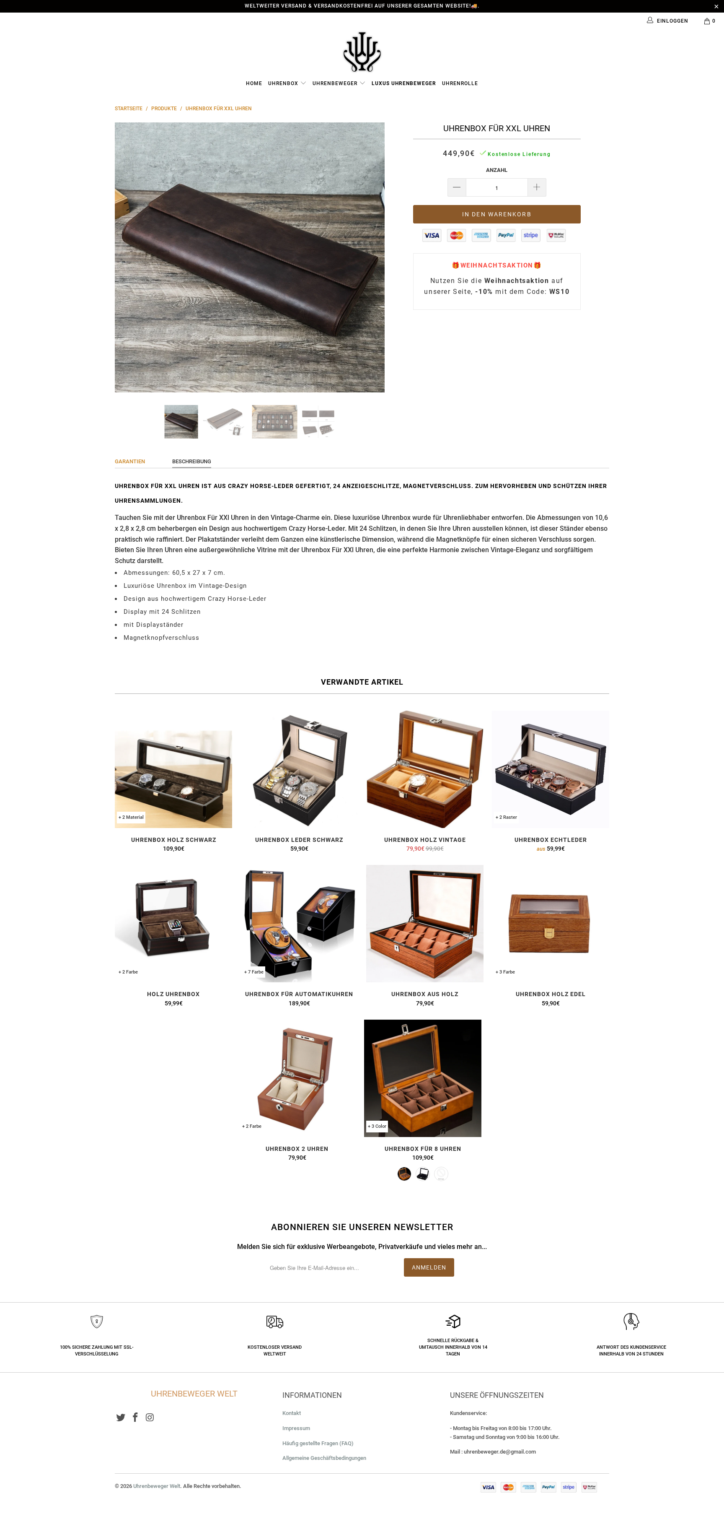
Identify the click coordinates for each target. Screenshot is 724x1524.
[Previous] (129, 257)
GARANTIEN (130, 461)
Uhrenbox (284, 83)
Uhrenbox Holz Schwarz (173, 769)
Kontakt (291, 1413)
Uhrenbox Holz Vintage (425, 769)
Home (254, 83)
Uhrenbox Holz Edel (550, 923)
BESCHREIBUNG (191, 461)
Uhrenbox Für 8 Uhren (422, 1078)
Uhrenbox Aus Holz (425, 923)
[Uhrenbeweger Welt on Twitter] (121, 1417)
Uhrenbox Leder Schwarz (299, 769)
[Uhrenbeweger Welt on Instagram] (150, 1417)
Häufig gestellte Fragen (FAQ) (318, 1443)
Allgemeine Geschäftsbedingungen (324, 1458)
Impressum (296, 1428)
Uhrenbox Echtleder (550, 769)
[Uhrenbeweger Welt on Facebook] (135, 1417)
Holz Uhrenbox (173, 923)
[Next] (370, 257)
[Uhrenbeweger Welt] (362, 51)
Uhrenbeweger (336, 83)
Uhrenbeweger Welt (156, 1486)
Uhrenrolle (460, 83)
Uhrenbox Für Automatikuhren (299, 923)
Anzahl (496, 170)
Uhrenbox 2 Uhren (297, 1078)
